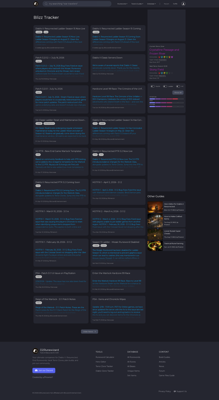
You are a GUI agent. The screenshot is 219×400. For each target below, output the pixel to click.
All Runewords (133, 357)
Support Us (182, 391)
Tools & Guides (136, 4)
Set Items (131, 375)
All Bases (131, 366)
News (161, 366)
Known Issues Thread (102, 258)
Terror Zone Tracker (104, 366)
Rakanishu (162, 76)
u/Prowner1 (48, 377)
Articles (162, 362)
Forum (166, 4)
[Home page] (36, 3)
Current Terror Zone (157, 46)
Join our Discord (46, 370)
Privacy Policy (165, 391)
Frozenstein (163, 60)
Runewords (121, 4)
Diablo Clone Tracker (105, 371)
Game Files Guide (167, 375)
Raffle (175, 4)
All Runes (131, 362)
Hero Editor (101, 362)
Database (150, 4)
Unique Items (133, 371)
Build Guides (164, 357)
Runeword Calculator (105, 357)
